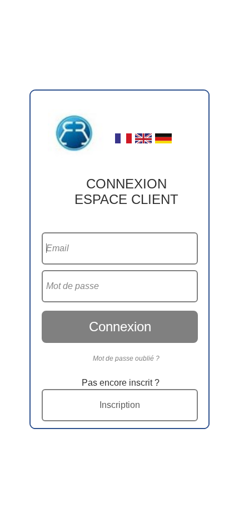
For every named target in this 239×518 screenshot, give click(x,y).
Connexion (120, 326)
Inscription (119, 405)
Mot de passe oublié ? (126, 358)
